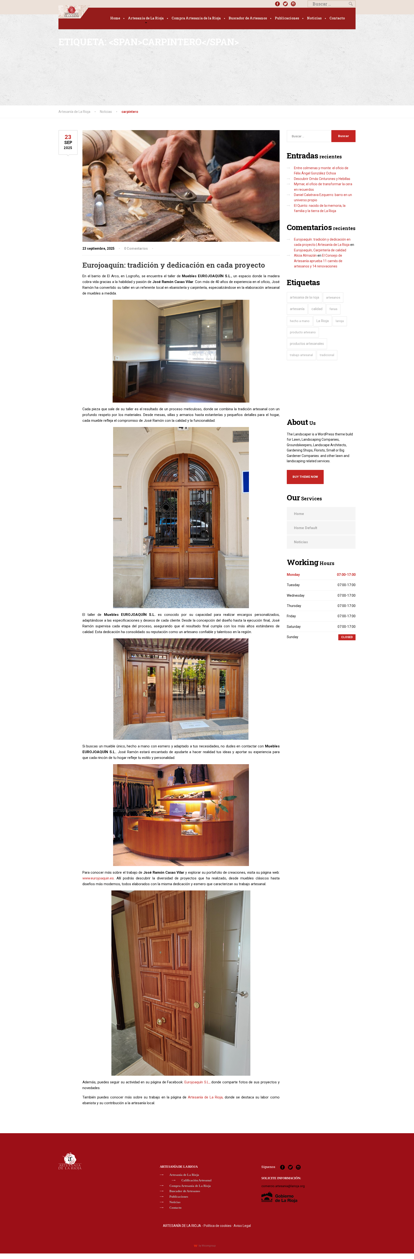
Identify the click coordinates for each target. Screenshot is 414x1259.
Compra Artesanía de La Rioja (190, 1186)
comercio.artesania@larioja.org (283, 1186)
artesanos (333, 297)
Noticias (314, 18)
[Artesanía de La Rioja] (74, 11)
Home (115, 18)
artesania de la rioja (304, 297)
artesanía (297, 309)
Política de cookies (217, 1226)
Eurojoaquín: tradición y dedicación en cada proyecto (173, 265)
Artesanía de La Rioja (146, 18)
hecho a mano (300, 321)
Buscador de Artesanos (248, 18)
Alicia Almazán (305, 255)
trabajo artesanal (301, 355)
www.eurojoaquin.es (98, 878)
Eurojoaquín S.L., (197, 1082)
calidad (316, 309)
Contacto (337, 18)
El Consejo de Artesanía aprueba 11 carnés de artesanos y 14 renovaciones (318, 261)
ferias (333, 309)
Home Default (305, 528)
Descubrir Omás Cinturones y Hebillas (322, 179)
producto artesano (303, 332)
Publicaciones (287, 18)
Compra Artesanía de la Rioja (196, 18)
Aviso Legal (242, 1226)
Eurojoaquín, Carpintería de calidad (320, 250)
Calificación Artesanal (196, 1180)
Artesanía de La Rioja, (205, 1097)
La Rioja (322, 321)
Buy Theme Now (305, 477)
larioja (340, 321)
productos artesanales (307, 344)
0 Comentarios (136, 248)
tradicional (327, 355)
